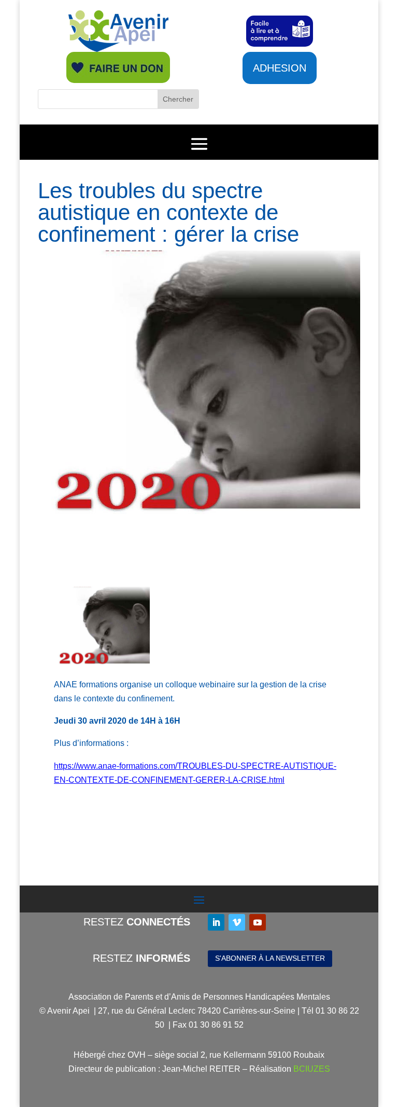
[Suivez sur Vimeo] (237, 922)
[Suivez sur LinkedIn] (216, 922)
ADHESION (279, 68)
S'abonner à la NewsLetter (270, 958)
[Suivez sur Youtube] (257, 922)
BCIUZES (311, 1068)
